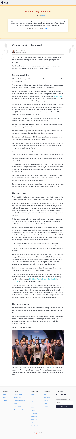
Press (45, 403)
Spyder (33, 410)
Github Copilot (58, 96)
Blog (45, 394)
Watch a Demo (17, 397)
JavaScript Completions (19, 400)
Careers (5, 400)
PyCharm (33, 401)
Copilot (15, 403)
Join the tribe (64, 406)
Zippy (34, 279)
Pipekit (38, 279)
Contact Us (47, 406)
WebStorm (34, 413)
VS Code (33, 395)
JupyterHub (34, 419)
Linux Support (17, 406)
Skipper (44, 279)
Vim (32, 422)
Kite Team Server (18, 394)
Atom (32, 407)
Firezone (15, 281)
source (46, 28)
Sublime (33, 404)
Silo (30, 279)
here (43, 15)
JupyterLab (34, 416)
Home (4, 394)
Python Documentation (19, 409)
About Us (5, 397)
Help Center (47, 397)
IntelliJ (33, 398)
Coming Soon (34, 425)
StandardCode (52, 279)
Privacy (46, 400)
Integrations (34, 391)
